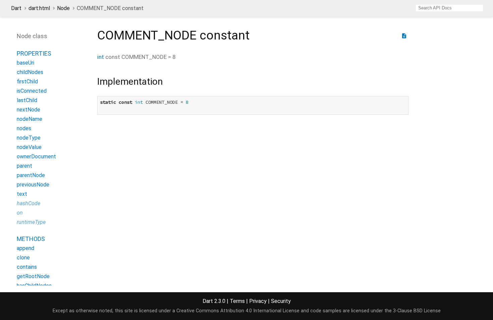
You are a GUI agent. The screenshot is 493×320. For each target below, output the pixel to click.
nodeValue (29, 147)
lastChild (27, 100)
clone (23, 257)
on (20, 213)
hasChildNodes (34, 286)
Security (281, 301)
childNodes (30, 72)
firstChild (27, 81)
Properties (34, 53)
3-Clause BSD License (417, 311)
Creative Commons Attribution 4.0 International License (237, 311)
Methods (31, 238)
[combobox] (449, 8)
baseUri (25, 63)
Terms (237, 301)
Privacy (258, 301)
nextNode (28, 109)
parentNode (31, 175)
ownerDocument (36, 156)
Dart (16, 8)
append (25, 248)
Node (63, 8)
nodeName (29, 119)
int (100, 57)
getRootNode (33, 276)
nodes (24, 128)
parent (24, 166)
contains (27, 267)
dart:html (39, 8)
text (22, 194)
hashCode (28, 203)
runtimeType (31, 222)
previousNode (33, 184)
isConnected (32, 91)
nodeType (29, 138)
